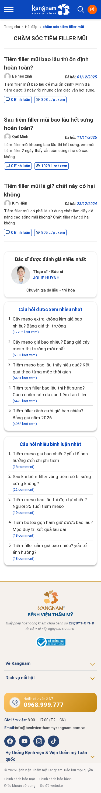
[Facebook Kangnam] (10, 741)
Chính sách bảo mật (19, 779)
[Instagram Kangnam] (39, 741)
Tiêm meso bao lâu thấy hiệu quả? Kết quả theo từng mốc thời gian (51, 371)
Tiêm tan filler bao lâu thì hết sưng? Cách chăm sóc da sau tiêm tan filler (50, 394)
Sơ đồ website (51, 786)
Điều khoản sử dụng (20, 786)
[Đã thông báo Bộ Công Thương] (50, 646)
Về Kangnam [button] (17, 663)
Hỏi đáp (31, 27)
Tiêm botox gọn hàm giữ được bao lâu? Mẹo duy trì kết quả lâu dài (53, 528)
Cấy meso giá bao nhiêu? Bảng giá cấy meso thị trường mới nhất (51, 348)
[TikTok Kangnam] (53, 741)
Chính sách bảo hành (55, 779)
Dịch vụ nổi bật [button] (20, 677)
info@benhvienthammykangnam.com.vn (50, 728)
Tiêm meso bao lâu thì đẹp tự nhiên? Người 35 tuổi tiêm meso (50, 506)
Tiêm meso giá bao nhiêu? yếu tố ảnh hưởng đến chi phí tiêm (50, 460)
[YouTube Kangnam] (24, 741)
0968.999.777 (44, 704)
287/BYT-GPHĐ (81, 623)
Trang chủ (12, 27)
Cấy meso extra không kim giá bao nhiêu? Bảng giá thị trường (47, 325)
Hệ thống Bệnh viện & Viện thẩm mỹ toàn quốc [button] (46, 756)
